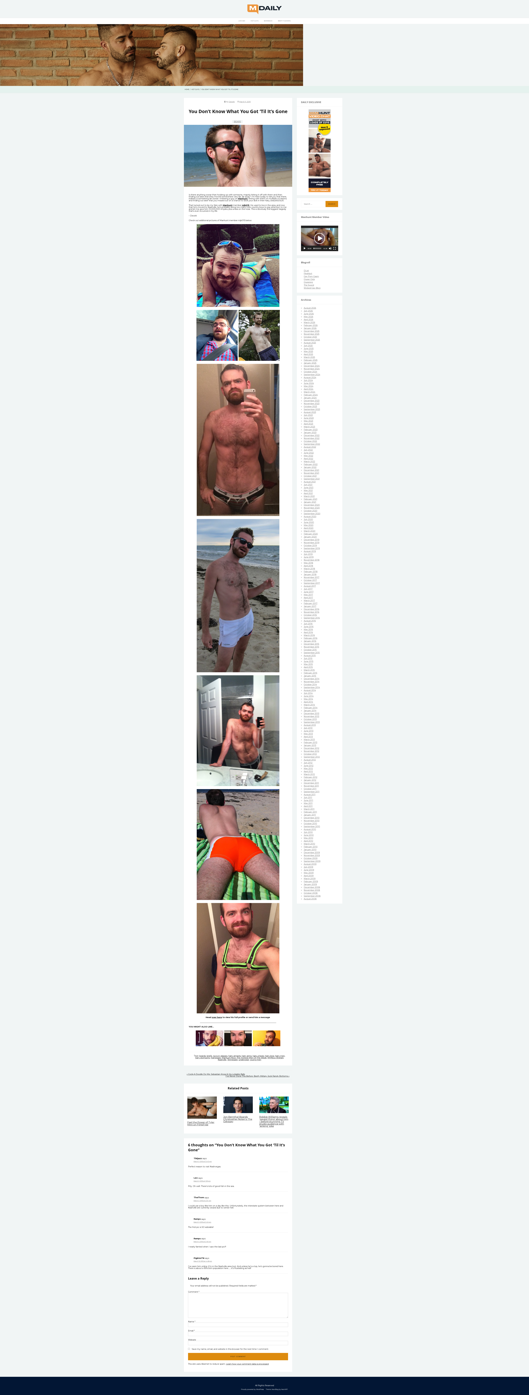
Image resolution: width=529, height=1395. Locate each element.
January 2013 (310, 745)
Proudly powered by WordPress (252, 1389)
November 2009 (312, 855)
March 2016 (309, 635)
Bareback (268, 21)
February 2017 (310, 603)
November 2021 (311, 473)
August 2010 (310, 829)
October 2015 (310, 650)
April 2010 (308, 841)
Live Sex (241, 21)
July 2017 (308, 589)
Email (191, 1331)
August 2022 (310, 447)
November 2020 (312, 508)
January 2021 (310, 502)
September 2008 (312, 896)
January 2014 (310, 710)
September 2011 (311, 791)
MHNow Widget (276, 1058)
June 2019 (309, 557)
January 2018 (310, 574)
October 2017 (310, 580)
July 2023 (308, 415)
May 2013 (308, 734)
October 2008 (311, 893)
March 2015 (309, 670)
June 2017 (309, 592)
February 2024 (311, 395)
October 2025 (310, 337)
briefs (209, 1056)
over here (217, 1017)
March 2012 (309, 774)
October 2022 (310, 441)
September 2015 (312, 652)
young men (255, 1059)
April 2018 (308, 566)
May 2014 (308, 699)
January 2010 (310, 849)
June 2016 (308, 626)
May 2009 (309, 873)
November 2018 (311, 560)
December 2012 (311, 748)
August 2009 (310, 864)
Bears (237, 121)
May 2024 (308, 386)
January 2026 (310, 328)
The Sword (309, 285)
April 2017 (308, 597)
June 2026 (309, 314)
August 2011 (309, 794)
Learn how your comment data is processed (247, 1364)
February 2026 (311, 325)
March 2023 (309, 427)
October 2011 (310, 789)
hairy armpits (234, 1056)
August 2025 (310, 343)
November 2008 (312, 890)
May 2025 (308, 351)
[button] (319, 238)
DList (306, 270)
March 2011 (309, 809)
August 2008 (310, 899)
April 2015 (308, 667)
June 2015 (308, 661)
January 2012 (310, 780)
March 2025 (309, 357)
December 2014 (311, 679)
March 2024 (309, 392)
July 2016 (308, 623)
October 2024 (310, 371)
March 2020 (309, 531)
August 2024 (310, 377)
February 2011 (310, 812)
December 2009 (312, 852)
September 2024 (312, 374)
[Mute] (330, 248)
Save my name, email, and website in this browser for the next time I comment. (230, 1349)
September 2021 (312, 479)
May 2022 (308, 455)
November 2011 (311, 786)
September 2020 (312, 513)
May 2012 (308, 768)
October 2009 (310, 858)
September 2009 (312, 861)
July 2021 (308, 484)
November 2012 (311, 751)
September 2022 (312, 444)
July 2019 (308, 554)
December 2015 (311, 644)
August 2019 (310, 551)
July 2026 (308, 311)
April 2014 (308, 702)
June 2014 (309, 696)
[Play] (304, 248)
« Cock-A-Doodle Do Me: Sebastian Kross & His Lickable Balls (216, 1074)
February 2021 (310, 499)
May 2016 (308, 629)
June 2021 (308, 487)
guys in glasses (220, 1056)
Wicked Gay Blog (312, 288)
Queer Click (309, 279)
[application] (319, 238)
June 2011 (308, 800)
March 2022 (309, 461)
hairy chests (258, 1056)
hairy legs (269, 1056)
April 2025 (308, 354)
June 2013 (308, 731)
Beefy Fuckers (284, 21)
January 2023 (310, 432)
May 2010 (308, 838)
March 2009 (309, 878)
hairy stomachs (202, 1058)
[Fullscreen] (334, 248)
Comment (193, 1292)
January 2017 (310, 606)
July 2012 (308, 762)
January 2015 (310, 676)
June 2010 (309, 835)
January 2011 (310, 815)
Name (191, 1322)
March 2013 (309, 739)
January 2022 (310, 467)
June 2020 (309, 522)
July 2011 (308, 797)
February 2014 (310, 707)
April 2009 (309, 875)
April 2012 (308, 771)
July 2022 (308, 450)
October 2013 (310, 719)
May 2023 (308, 421)
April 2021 (308, 493)
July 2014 (308, 693)
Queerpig (308, 282)
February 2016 (310, 638)
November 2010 (311, 820)
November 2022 (311, 438)
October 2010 (310, 823)
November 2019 (311, 542)
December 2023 (311, 400)
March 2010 (309, 844)
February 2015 (310, 673)
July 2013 (308, 728)
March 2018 (309, 568)
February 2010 (311, 846)
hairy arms (247, 1056)
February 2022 (311, 464)
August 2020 (310, 516)
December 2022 (311, 435)
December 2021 (311, 470)
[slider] (317, 248)
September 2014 (312, 687)
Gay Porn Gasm (311, 276)
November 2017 (311, 577)
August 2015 (310, 655)
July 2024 (308, 380)
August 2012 (310, 760)
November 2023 (311, 403)
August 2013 (310, 725)
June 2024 (309, 383)
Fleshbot (308, 273)
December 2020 (312, 505)
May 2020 (308, 525)
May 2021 (308, 490)
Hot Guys (254, 21)
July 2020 (308, 519)
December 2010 (311, 818)
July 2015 (308, 658)
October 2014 (310, 684)
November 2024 (312, 369)
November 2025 (311, 334)
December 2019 (311, 539)
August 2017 (310, 586)
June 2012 (308, 765)
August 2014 (310, 690)
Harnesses (216, 1058)
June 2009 (309, 870)
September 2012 (312, 757)
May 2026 (308, 316)
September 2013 (312, 722)
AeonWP (284, 1389)
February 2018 (311, 571)
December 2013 (311, 713)
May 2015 (308, 664)
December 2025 (311, 331)
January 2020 (310, 537)
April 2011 (308, 806)
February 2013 (310, 742)
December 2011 (311, 783)
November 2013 (311, 716)
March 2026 (309, 322)
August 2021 (310, 482)
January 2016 (310, 641)
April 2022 (308, 458)
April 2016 (308, 632)
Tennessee (232, 1059)
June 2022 (309, 453)
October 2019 (310, 545)
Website (192, 1340)
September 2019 (312, 548)
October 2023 (310, 406)
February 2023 (311, 429)
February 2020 (311, 534)
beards (202, 1056)
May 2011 (308, 803)
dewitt (232, 102)
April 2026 (308, 319)
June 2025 (309, 348)
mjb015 (245, 205)
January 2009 (310, 884)
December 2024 (312, 366)
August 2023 (310, 412)
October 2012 (310, 754)
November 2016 (311, 612)
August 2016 (310, 621)
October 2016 (310, 615)
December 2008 (312, 887)
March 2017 (309, 600)
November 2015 (311, 647)
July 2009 (308, 867)
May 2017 (308, 595)
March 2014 (309, 705)
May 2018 (308, 563)
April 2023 (308, 424)
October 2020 (310, 511)
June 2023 (309, 418)
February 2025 (310, 360)
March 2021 (309, 496)
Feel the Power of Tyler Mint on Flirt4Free (200, 1123)
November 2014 (311, 681)
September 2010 (312, 826)
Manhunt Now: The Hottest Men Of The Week (244, 1058)
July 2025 (308, 345)
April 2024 (308, 389)
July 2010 (308, 832)
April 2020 (308, 528)
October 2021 (310, 476)
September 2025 (312, 340)
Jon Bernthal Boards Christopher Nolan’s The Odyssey (237, 1119)
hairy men (280, 1056)
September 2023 (312, 409)
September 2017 (312, 583)
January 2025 (310, 363)
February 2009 (311, 881)
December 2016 (311, 609)
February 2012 (310, 777)
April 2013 (308, 736)
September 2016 (312, 618)
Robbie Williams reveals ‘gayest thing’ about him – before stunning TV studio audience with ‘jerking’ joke (273, 1121)
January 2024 (310, 398)
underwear (244, 1059)
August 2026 (310, 308)
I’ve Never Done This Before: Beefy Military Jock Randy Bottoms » (257, 1076)
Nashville (222, 1059)
